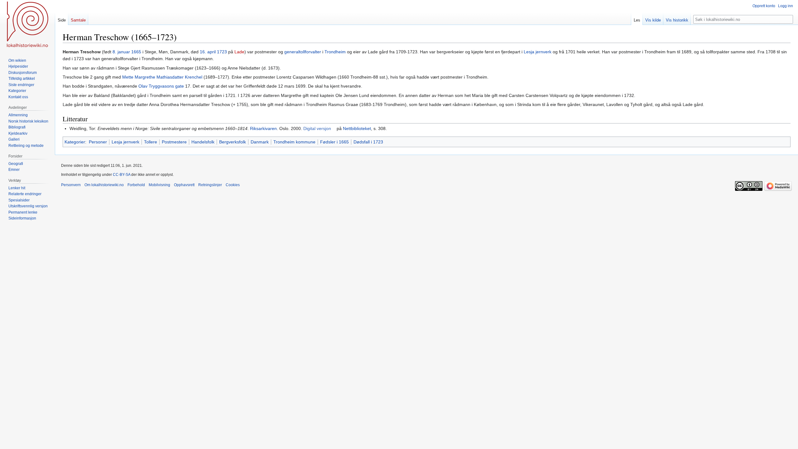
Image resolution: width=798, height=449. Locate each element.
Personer (98, 141)
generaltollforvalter (302, 51)
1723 (222, 51)
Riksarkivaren (263, 128)
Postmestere (174, 141)
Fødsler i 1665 (334, 141)
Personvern (71, 185)
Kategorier (75, 141)
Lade (239, 51)
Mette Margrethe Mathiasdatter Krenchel (162, 77)
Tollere (150, 141)
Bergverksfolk (232, 141)
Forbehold (136, 185)
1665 (136, 51)
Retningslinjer (210, 185)
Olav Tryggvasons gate (161, 86)
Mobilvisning (159, 185)
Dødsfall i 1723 (368, 141)
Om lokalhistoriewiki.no (104, 185)
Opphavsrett (184, 185)
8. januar (121, 51)
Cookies (233, 185)
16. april (208, 51)
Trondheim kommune (294, 141)
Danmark (260, 141)
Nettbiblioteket (357, 128)
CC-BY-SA (121, 174)
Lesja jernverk (537, 51)
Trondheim (335, 51)
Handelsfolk (202, 141)
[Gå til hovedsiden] (27, 25)
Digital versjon (317, 128)
